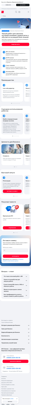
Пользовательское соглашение (8, 391)
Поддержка (5, 371)
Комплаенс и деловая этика (7, 389)
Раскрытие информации (7, 380)
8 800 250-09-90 (14, 368)
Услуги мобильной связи (7, 322)
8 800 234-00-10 (24, 8)
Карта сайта (4, 387)
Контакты (3, 378)
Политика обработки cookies (7, 384)
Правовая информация (6, 395)
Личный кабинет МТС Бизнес (15, 371)
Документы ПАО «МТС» (6, 382)
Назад (4, 16)
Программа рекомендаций (7, 393)
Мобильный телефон (7, 247)
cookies (11, 398)
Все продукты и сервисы (7, 320)
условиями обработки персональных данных (13, 260)
